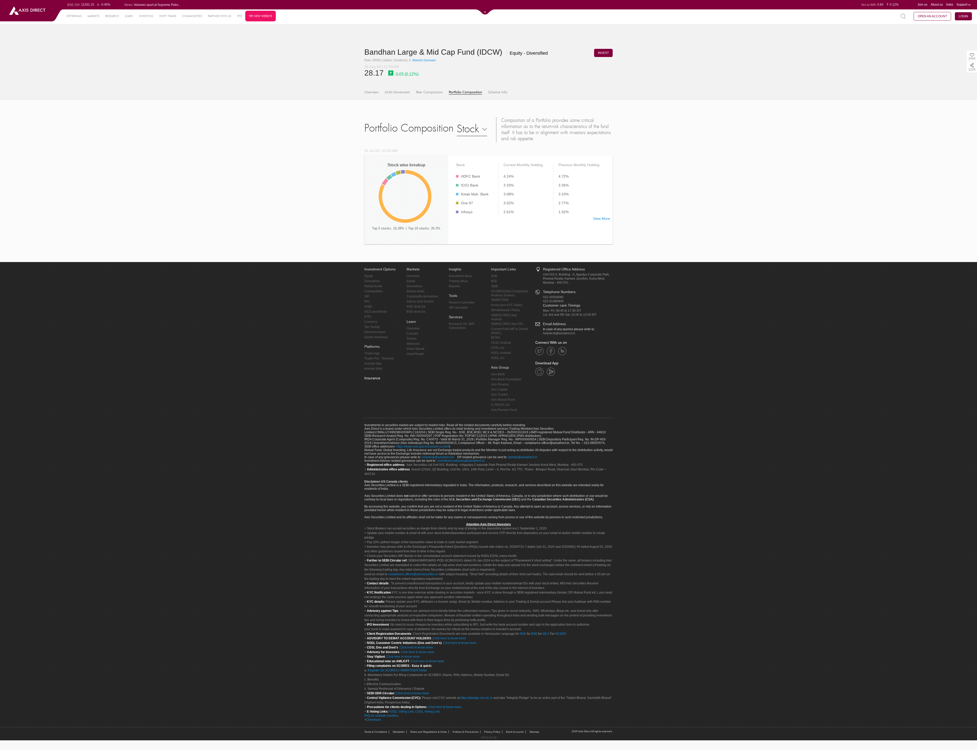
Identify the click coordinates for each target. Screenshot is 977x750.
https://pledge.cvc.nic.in (477, 698)
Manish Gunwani (424, 60)
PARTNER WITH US (219, 16)
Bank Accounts (515, 731)
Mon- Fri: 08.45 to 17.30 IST (562, 310)
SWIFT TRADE (167, 16)
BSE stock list (416, 311)
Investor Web (373, 368)
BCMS (495, 337)
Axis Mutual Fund (503, 399)
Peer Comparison (429, 92)
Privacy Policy (492, 731)
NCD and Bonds (375, 311)
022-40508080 (553, 297)
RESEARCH (112, 16)
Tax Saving (372, 327)
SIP (366, 296)
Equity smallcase (376, 337)
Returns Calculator (462, 302)
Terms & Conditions (375, 731)
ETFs (367, 317)
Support (962, 4)
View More (601, 219)
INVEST (603, 53)
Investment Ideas (460, 276)
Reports (454, 286)
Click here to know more (449, 638)
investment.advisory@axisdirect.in (461, 461)
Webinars (413, 343)
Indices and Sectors (420, 301)
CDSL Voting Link (427, 711)
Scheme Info (497, 92)
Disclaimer (399, 731)
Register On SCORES (382, 670)
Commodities (373, 291)
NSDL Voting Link (401, 711)
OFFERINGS (74, 16)
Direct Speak (415, 349)
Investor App (372, 363)
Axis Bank (498, 374)
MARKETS (93, 16)
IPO (239, 16)
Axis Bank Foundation (506, 379)
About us (937, 4)
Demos (411, 338)
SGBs (368, 306)
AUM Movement (397, 92)
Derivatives (372, 281)
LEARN (129, 16)
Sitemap (534, 731)
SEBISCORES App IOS (507, 324)
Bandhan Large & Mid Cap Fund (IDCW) (434, 52)
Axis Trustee (499, 394)
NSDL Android (501, 353)
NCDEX (560, 634)
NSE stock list (416, 306)
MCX (545, 634)
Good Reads (415, 354)
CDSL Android (501, 342)
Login (963, 16)
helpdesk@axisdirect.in (559, 333)
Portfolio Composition (465, 92)
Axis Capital (499, 389)
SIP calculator (458, 307)
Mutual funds (373, 286)
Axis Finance (500, 384)
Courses (412, 333)
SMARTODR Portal (413, 670)
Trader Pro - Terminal (379, 358)
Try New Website (260, 16)
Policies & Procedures (465, 731)
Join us (922, 4)
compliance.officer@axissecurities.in (413, 574)
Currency (370, 322)
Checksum (373, 720)
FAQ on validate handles (381, 715)
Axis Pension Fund (504, 410)
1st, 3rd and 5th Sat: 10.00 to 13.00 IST (569, 314)
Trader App (372, 353)
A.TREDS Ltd (500, 405)
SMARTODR (500, 300)
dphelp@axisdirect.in (522, 457)
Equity (368, 276)
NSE (494, 276)
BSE (494, 281)
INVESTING (146, 16)
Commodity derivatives (422, 296)
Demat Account (374, 332)
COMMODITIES (192, 16)
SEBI (494, 286)
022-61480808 (553, 301)
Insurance (372, 378)
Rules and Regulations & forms (428, 731)
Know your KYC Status (506, 305)
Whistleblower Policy (505, 310)
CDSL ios (497, 348)
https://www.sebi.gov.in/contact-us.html (422, 446)
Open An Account (932, 16)
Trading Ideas (458, 281)
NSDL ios (497, 358)
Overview (371, 92)
